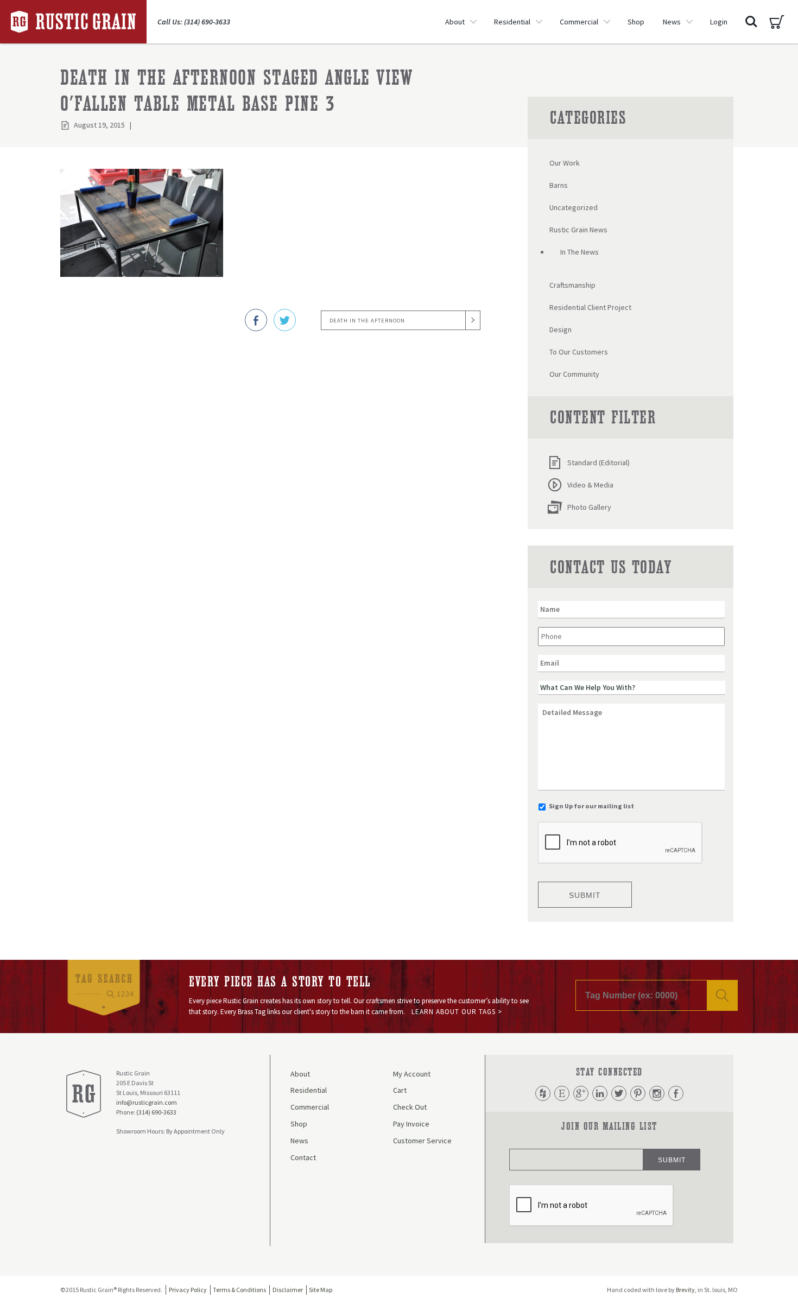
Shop (636, 22)
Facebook (675, 1093)
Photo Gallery (589, 507)
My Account (411, 1074)
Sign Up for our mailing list (591, 806)
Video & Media (590, 485)
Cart (777, 22)
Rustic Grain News (578, 230)
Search (751, 22)
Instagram (656, 1093)
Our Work (564, 163)
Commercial (579, 22)
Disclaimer (288, 1290)
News (672, 22)
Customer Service (422, 1140)
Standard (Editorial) (598, 462)
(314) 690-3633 (156, 1112)
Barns (558, 185)
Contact (303, 1157)
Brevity (685, 1290)
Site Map (320, 1290)
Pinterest (637, 1093)
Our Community (574, 374)
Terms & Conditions (239, 1290)
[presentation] (620, 843)
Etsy (561, 1093)
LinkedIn (599, 1093)
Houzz (542, 1093)
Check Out (410, 1107)
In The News (579, 252)
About (455, 22)
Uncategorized (573, 207)
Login (718, 22)
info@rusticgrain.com (146, 1102)
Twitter (618, 1093)
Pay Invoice (411, 1124)
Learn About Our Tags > (456, 1011)
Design (560, 329)
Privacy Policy (188, 1290)
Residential (512, 22)
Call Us (193, 22)
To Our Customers (578, 352)
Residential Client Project (590, 307)
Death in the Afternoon (367, 320)
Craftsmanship (572, 285)
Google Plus (580, 1093)
